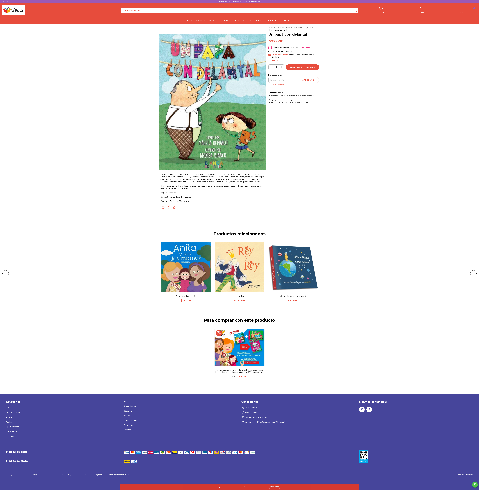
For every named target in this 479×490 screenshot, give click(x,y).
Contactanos (273, 20)
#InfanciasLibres (204, 20)
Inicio (189, 20)
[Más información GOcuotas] (305, 47)
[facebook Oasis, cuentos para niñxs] (7, 2)
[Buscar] (355, 10)
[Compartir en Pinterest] (174, 208)
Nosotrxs (288, 20)
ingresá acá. (101, 475)
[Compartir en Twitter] (169, 208)
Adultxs (238, 20)
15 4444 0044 (251, 412)
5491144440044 (252, 408)
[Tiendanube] (465, 475)
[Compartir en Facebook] (163, 208)
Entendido (274, 487)
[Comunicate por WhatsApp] (475, 485)
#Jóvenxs (224, 20)
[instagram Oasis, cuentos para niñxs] (4, 2)
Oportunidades (255, 20)
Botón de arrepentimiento (119, 475)
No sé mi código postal (276, 85)
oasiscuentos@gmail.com (256, 417)
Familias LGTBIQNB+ (302, 28)
